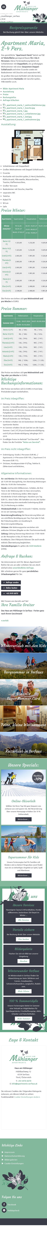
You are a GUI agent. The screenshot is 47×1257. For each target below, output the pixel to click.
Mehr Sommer (23, 1018)
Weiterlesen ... (23, 819)
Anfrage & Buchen (11, 100)
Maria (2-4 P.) (8, 356)
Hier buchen (23, 939)
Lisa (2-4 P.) (6, 267)
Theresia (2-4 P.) (8, 343)
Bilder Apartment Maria (13, 88)
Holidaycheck (13, 1210)
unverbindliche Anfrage (23, 567)
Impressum (10, 1152)
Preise (5, 94)
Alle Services (23, 920)
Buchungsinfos (9, 97)
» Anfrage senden (11, 582)
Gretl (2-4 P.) (6, 256)
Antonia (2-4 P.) (8, 351)
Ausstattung (8, 91)
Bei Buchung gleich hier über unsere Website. (23, 32)
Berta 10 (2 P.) (8, 334)
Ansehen (23, 961)
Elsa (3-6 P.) (6, 286)
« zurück (4, 620)
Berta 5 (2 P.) (8, 330)
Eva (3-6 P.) (7, 291)
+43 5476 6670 (24, 1081)
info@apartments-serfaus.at (24, 1083)
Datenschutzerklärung (15, 1156)
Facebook (12, 1204)
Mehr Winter (23, 991)
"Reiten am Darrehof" (31, 442)
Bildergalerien (11, 1159)
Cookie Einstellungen (14, 1163)
